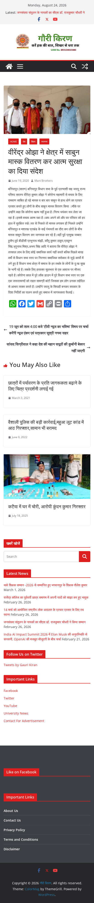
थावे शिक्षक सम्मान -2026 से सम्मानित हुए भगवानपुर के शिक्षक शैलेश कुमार (45, 585)
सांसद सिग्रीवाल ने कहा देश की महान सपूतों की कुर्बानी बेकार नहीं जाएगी (46, 347)
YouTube (10, 706)
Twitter (9, 698)
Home (13, 141)
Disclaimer (12, 849)
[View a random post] (84, 66)
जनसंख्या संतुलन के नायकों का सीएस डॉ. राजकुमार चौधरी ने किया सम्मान (45, 622)
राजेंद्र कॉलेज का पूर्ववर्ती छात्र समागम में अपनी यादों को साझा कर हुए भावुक (46, 597)
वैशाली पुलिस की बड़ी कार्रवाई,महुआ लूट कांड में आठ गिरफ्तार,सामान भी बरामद (46, 425)
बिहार (33, 141)
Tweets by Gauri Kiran (20, 665)
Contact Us (12, 820)
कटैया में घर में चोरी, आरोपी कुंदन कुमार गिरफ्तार (47, 506)
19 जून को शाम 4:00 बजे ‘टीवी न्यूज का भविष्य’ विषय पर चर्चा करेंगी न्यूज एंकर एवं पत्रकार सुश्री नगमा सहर (49, 330)
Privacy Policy (14, 830)
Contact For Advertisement (24, 721)
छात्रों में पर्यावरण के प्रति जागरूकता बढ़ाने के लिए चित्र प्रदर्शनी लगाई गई (45, 386)
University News (16, 713)
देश (24, 141)
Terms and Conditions (21, 839)
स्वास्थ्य (44, 141)
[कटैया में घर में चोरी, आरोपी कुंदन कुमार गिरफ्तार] (47, 457)
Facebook (11, 690)
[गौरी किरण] (9, 66)
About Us (11, 811)
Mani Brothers (43, 181)
